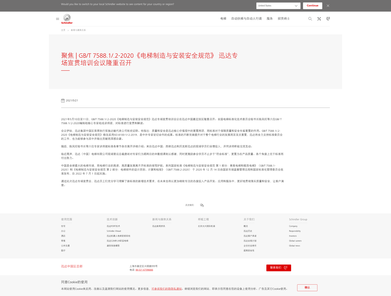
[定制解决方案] (319, 19)
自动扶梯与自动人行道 (246, 18)
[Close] (328, 5)
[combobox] (278, 5)
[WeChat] (202, 205)
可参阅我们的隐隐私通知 (167, 289)
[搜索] (310, 19)
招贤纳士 (284, 18)
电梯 (223, 18)
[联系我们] (328, 19)
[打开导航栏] (57, 19)
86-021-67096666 (144, 270)
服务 (270, 18)
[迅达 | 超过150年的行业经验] (67, 19)
